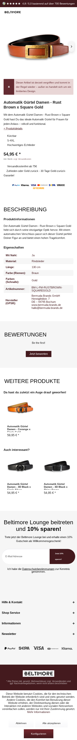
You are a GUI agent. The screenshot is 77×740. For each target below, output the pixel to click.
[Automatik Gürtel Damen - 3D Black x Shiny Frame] (57, 466)
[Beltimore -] (38, 673)
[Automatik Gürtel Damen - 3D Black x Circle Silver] (20, 466)
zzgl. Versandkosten (22, 159)
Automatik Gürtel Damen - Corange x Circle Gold (18, 428)
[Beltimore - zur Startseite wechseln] (12, 12)
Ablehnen (21, 723)
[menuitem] (51, 12)
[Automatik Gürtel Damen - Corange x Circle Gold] (20, 408)
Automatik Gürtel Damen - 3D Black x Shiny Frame (56, 486)
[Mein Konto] (64, 12)
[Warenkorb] (70, 12)
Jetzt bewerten (38, 353)
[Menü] (51, 12)
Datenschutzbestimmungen (38, 568)
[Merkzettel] (57, 12)
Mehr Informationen (38, 712)
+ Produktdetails (13, 128)
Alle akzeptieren (51, 723)
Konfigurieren (38, 733)
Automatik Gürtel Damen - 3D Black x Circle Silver (19, 486)
